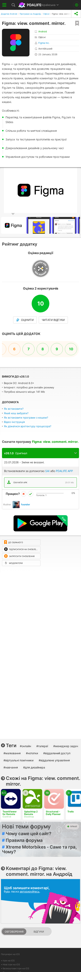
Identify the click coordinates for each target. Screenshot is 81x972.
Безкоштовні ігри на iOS (16, 968)
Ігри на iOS (9, 960)
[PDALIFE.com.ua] (30, 5)
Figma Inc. (44, 42)
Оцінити (27, 320)
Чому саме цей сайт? (26, 833)
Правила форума (22, 840)
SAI (47, 471)
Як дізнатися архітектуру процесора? (27, 426)
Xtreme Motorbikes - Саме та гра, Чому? (39, 849)
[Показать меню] (4, 5)
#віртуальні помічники (18, 760)
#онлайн (25, 746)
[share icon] (76, 14)
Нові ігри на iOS (11, 964)
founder (25, 504)
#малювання (12, 753)
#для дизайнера (34, 767)
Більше (73, 826)
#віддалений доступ (56, 753)
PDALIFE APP (64, 471)
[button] (39, 225)
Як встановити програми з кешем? (26, 417)
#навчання (11, 767)
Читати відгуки (53, 320)
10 (71, 349)
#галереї (42, 746)
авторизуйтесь (30, 891)
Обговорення (14, 931)
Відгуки (39, 931)
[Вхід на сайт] (76, 5)
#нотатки (32, 753)
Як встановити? (14, 408)
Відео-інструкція (14, 421)
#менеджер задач (65, 746)
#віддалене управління (54, 760)
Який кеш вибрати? (16, 413)
